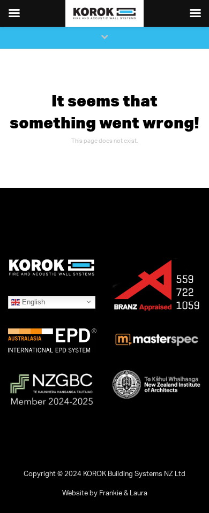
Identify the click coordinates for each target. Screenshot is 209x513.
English (32, 301)
